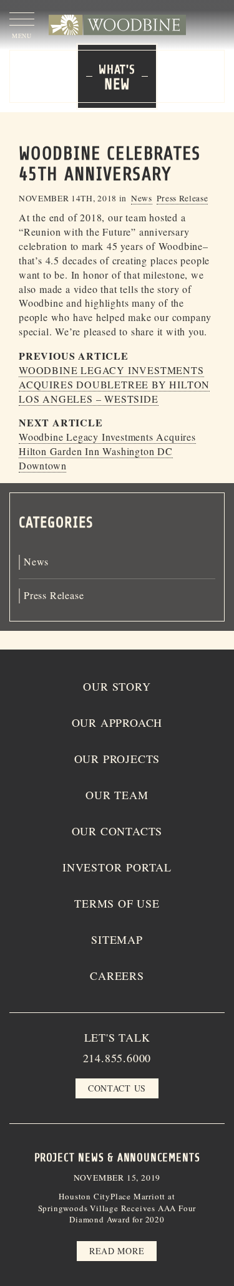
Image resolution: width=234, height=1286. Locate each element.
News (141, 198)
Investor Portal (117, 867)
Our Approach (117, 722)
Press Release (182, 198)
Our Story (116, 686)
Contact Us (117, 1088)
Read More (116, 1251)
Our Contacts (117, 830)
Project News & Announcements (117, 1157)
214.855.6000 (117, 1057)
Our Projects (117, 758)
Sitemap (117, 939)
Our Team (116, 794)
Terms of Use (117, 903)
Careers (117, 975)
